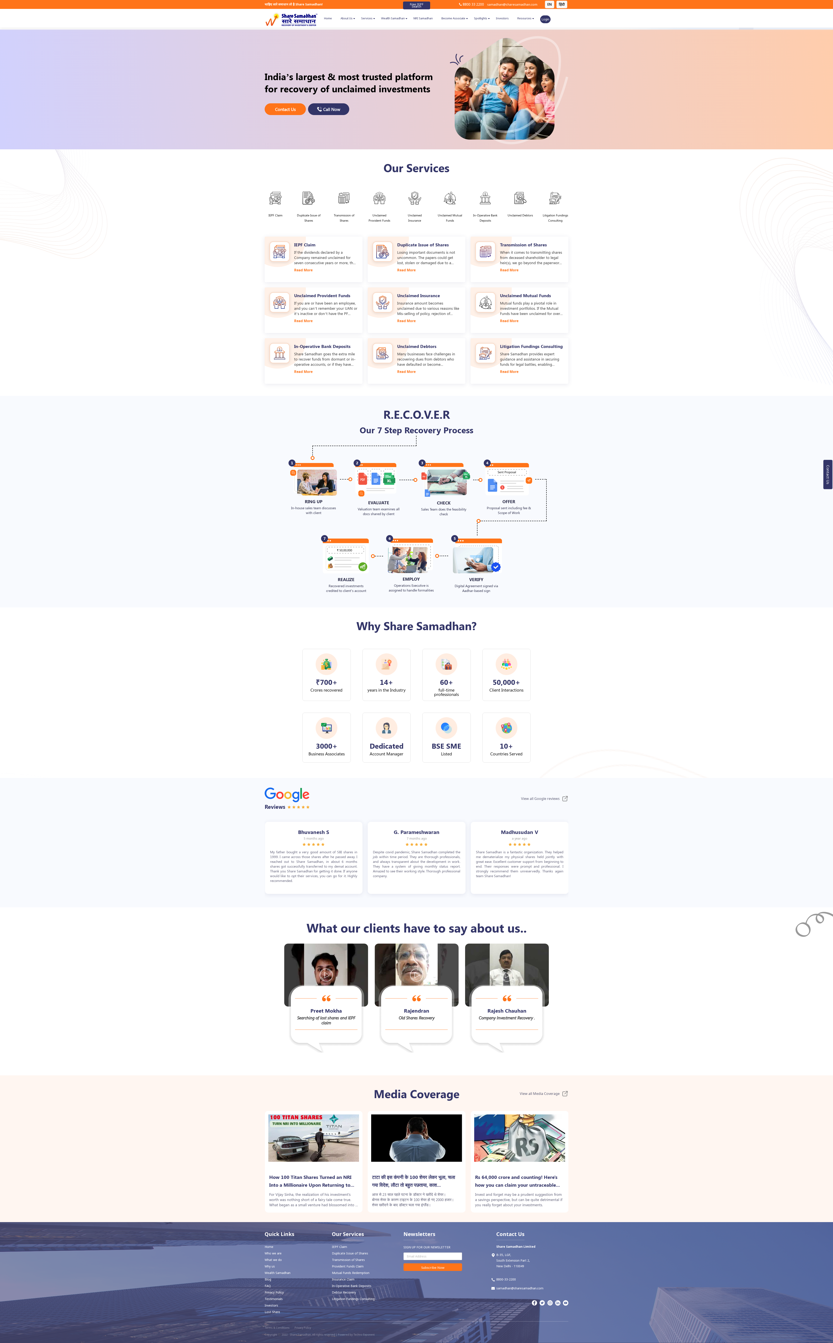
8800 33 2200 (473, 4)
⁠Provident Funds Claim (348, 1266)
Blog (268, 1279)
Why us (270, 1266)
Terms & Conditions (277, 1328)
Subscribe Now (432, 1267)
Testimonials (274, 1299)
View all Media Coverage (540, 1093)
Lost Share (272, 1312)
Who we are (273, 1253)
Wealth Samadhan (393, 18)
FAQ (268, 1286)
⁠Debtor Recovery (344, 1292)
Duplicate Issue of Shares (350, 1253)
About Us (347, 18)
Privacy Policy (274, 1292)
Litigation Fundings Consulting (353, 1299)
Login (545, 19)
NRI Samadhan (423, 18)
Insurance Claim (343, 1279)
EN (549, 4)
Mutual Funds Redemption (350, 1273)
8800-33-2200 (506, 1279)
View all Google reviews (540, 798)
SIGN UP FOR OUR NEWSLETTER (426, 1247)
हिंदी (562, 4)
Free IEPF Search (416, 5)
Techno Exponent (364, 1334)
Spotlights (480, 18)
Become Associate (453, 18)
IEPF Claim (339, 1247)
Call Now (331, 109)
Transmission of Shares (348, 1260)
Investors (502, 18)
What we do (273, 1260)
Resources (524, 18)
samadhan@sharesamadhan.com (512, 4)
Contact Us (828, 474)
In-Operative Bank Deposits (351, 1286)
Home (328, 18)
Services (366, 18)
